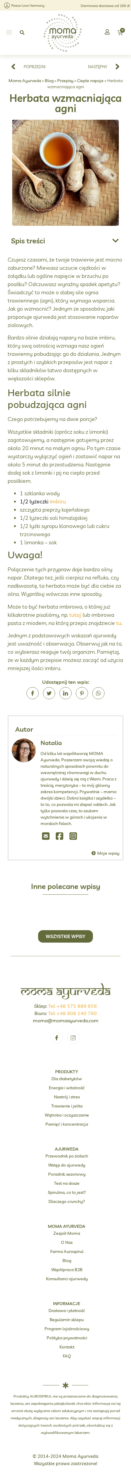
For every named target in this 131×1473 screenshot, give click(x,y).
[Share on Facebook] (32, 693)
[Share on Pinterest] (82, 693)
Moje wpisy (107, 853)
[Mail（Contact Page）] (46, 836)
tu (118, 623)
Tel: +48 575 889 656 (72, 1006)
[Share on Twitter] (49, 693)
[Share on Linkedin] (65, 693)
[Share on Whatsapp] (98, 693)
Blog (49, 80)
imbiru (58, 501)
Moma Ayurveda (25, 80)
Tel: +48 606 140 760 (72, 1013)
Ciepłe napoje (90, 80)
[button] (9, 32)
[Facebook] (59, 836)
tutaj (76, 614)
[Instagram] (73, 836)
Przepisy (65, 80)
